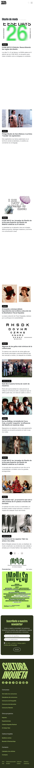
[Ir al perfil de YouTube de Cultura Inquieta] (16, 682)
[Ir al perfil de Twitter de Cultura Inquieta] (6, 682)
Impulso (4, 717)
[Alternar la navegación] (31, 2)
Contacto (5, 755)
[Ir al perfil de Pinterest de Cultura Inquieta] (23, 682)
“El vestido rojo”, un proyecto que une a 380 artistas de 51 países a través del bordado (17, 501)
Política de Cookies (19, 762)
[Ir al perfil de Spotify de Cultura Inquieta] (20, 682)
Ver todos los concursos (9, 694)
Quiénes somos (6, 738)
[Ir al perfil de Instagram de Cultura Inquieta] (10, 682)
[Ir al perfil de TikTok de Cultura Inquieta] (13, 682)
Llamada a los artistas (8, 751)
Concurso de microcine (9, 704)
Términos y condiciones (26, 762)
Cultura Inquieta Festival (9, 724)
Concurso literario (7, 707)
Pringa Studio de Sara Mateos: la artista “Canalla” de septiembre (17, 135)
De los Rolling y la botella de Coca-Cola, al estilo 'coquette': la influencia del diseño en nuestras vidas (16, 423)
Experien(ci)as (6, 721)
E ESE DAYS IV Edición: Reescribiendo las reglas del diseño (16, 48)
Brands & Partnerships (9, 741)
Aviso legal (3, 762)
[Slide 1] (17, 608)
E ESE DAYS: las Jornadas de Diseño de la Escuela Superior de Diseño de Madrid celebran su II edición (17, 462)
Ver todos (29, 569)
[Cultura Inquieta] (3, 3)
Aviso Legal (21, 643)
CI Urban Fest (6, 728)
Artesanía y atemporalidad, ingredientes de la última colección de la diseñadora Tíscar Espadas (16, 311)
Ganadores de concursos (9, 697)
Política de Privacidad (10, 645)
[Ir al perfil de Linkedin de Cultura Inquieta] (27, 682)
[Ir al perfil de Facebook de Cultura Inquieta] (3, 682)
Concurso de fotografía (9, 701)
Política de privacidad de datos (11, 762)
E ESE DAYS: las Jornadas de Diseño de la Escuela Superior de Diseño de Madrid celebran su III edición (17, 222)
